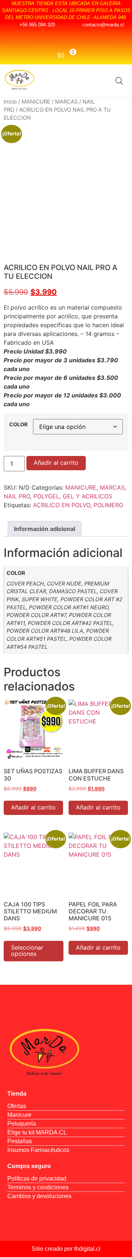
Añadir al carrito (56, 462)
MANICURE (36, 101)
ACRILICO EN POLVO (61, 505)
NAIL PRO (17, 496)
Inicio (10, 101)
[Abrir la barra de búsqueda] (119, 80)
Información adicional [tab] (44, 528)
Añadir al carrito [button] (33, 807)
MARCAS (66, 101)
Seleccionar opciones (27, 951)
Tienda (16, 1093)
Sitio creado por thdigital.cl (66, 1249)
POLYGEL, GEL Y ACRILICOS (72, 496)
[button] (100, 80)
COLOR (18, 424)
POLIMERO (108, 505)
